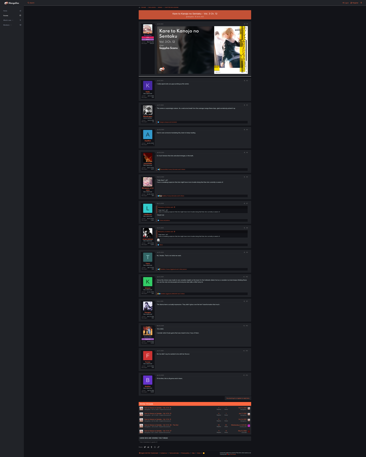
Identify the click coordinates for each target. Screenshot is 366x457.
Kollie (148, 92)
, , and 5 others (173, 196)
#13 (247, 350)
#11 (247, 301)
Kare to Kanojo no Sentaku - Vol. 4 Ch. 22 (157, 413)
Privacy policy (185, 453)
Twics (148, 263)
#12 (247, 325)
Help (193, 453)
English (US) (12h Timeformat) (149, 453)
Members (6, 25)
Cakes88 (244, 432)
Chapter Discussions (165, 409)
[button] (12, 20)
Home (5, 11)
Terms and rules (174, 453)
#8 (247, 228)
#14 (247, 375)
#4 (247, 129)
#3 (247, 105)
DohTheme (233, 454)
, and (168, 122)
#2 (247, 80)
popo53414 (148, 163)
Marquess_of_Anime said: (165, 207)
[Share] (245, 24)
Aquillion (148, 141)
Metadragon (147, 116)
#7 (247, 203)
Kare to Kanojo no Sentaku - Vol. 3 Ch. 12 (157, 419)
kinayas (147, 288)
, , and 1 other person (174, 269)
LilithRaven (148, 214)
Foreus (147, 362)
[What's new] (361, 3)
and (164, 220)
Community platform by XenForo (235, 452)
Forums (5, 15)
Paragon (148, 312)
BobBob (148, 386)
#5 (247, 152)
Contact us (163, 453)
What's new (7, 20)
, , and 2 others (173, 293)
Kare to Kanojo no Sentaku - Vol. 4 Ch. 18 (157, 408)
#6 (247, 177)
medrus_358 (243, 426)
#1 (247, 24)
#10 (247, 276)
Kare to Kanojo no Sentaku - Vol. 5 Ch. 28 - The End (161, 425)
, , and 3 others (173, 169)
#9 (247, 252)
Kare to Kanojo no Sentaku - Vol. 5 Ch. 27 (157, 431)
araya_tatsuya (148, 239)
